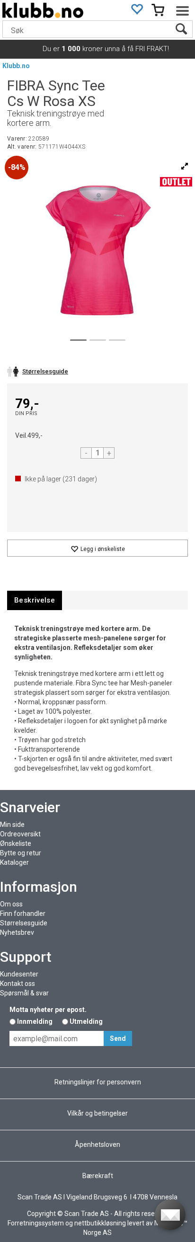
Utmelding (86, 1021)
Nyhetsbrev (17, 932)
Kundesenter (19, 974)
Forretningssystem (36, 1223)
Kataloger (14, 862)
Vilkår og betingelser (97, 1113)
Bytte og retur (20, 853)
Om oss (11, 904)
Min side (12, 824)
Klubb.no (16, 66)
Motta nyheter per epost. (48, 1009)
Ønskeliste (15, 843)
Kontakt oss (17, 983)
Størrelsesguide (23, 923)
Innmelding (35, 1021)
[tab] (34, 600)
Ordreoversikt (20, 834)
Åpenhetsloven (97, 1144)
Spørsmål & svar (24, 993)
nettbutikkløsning (100, 1223)
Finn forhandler (22, 913)
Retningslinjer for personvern (97, 1082)
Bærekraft (97, 1176)
